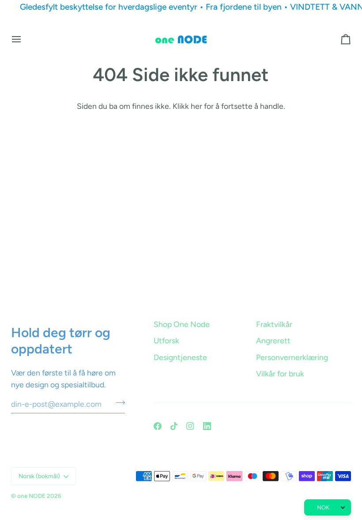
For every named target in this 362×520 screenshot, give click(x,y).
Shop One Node (182, 324)
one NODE (31, 495)
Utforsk (166, 340)
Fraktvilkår (274, 324)
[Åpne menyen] (24, 39)
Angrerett (273, 340)
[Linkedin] (207, 426)
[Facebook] (158, 426)
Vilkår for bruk (280, 373)
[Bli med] (117, 403)
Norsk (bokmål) (39, 475)
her (196, 106)
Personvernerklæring (292, 357)
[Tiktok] (173, 426)
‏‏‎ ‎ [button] (154, 309)
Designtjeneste (180, 357)
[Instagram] (190, 426)
